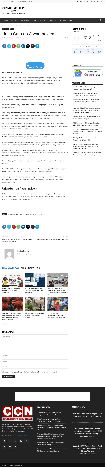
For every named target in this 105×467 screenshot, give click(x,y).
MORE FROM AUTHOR (30, 268)
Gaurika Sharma (8, 38)
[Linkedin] (87, 1)
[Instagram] (84, 1)
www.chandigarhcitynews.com (34, 214)
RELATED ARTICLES (10, 268)
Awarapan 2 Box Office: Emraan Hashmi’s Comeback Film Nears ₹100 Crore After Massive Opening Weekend (86, 110)
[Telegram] (97, 1)
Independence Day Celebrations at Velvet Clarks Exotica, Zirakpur (34, 315)
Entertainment (25, 20)
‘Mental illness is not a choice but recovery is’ (52, 239)
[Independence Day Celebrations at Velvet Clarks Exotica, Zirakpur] (35, 304)
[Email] (28, 46)
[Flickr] (80, 1)
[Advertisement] (65, 10)
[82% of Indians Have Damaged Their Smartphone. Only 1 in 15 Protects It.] (35, 280)
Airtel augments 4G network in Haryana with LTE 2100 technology (17, 240)
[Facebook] (77, 1)
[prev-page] (3, 323)
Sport (70, 20)
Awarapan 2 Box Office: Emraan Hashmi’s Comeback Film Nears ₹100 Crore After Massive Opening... (87, 431)
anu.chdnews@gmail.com (19, 435)
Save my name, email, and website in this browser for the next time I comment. (30, 372)
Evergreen (62, 20)
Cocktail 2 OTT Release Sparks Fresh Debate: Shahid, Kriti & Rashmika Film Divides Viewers (87, 131)
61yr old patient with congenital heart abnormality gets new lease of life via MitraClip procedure (85, 146)
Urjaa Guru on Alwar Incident (16, 214)
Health (35, 20)
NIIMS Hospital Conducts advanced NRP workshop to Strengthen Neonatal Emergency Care (86, 102)
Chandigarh (11, 26)
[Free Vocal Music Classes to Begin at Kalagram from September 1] (12, 280)
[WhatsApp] (18, 46)
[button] (100, 20)
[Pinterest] (91, 1)
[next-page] (7, 323)
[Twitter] (101, 1)
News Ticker (28, 310)
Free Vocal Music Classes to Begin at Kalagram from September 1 (11, 290)
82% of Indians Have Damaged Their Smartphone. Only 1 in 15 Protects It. (34, 290)
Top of (11, 29)
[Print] (33, 46)
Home (6, 20)
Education (43, 20)
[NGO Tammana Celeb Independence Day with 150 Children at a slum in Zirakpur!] (57, 304)
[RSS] (94, 1)
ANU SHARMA (84, 419)
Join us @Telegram (36, 67)
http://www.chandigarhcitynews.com (26, 254)
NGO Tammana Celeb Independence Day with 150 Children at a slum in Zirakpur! (56, 315)
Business (14, 20)
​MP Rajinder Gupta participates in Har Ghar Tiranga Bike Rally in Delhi (87, 139)
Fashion (53, 20)
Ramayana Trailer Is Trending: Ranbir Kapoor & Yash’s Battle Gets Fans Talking (87, 154)
